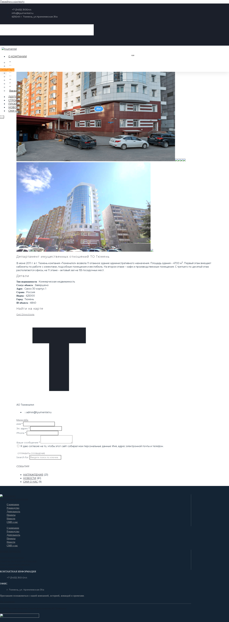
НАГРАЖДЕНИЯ (33, 474)
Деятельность (13, 511)
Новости (14, 107)
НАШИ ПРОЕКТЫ (10, 551)
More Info (22, 420)
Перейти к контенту (12, 1)
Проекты (14, 103)
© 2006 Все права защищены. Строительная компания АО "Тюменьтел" (33, 608)
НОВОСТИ (29, 478)
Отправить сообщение (31, 453)
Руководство (13, 508)
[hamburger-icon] (132, 55)
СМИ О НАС (30, 481)
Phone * (21, 432)
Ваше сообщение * (28, 442)
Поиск (19, 22)
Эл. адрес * (23, 428)
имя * (19, 423)
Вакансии (15, 90)
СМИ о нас (15, 110)
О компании (17, 56)
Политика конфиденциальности (15, 612)
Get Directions (25, 314)
